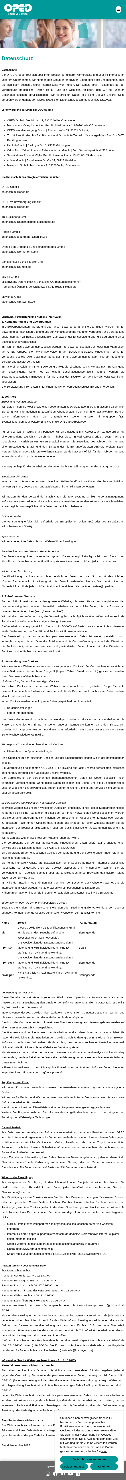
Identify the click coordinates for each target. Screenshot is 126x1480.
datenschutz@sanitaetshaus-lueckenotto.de (28, 221)
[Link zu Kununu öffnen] (78, 1474)
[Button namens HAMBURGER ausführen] (118, 9)
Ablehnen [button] (104, 1466)
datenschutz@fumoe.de (16, 266)
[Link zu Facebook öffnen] (55, 1474)
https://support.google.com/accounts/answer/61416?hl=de (63, 1243)
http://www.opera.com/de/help (34, 1248)
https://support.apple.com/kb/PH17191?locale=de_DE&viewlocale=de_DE (61, 1253)
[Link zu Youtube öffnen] (70, 1474)
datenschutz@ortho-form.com (20, 251)
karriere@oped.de (102, 586)
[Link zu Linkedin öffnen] (62, 1474)
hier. (104, 1451)
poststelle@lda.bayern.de (76, 1350)
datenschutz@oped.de (15, 191)
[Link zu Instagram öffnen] (48, 1474)
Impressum (53, 1466)
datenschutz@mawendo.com (19, 301)
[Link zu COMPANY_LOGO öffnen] (18, 10)
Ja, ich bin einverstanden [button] (89, 1459)
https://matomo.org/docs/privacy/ (42, 1072)
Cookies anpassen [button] (74, 1466)
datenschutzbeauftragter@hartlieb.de (24, 236)
